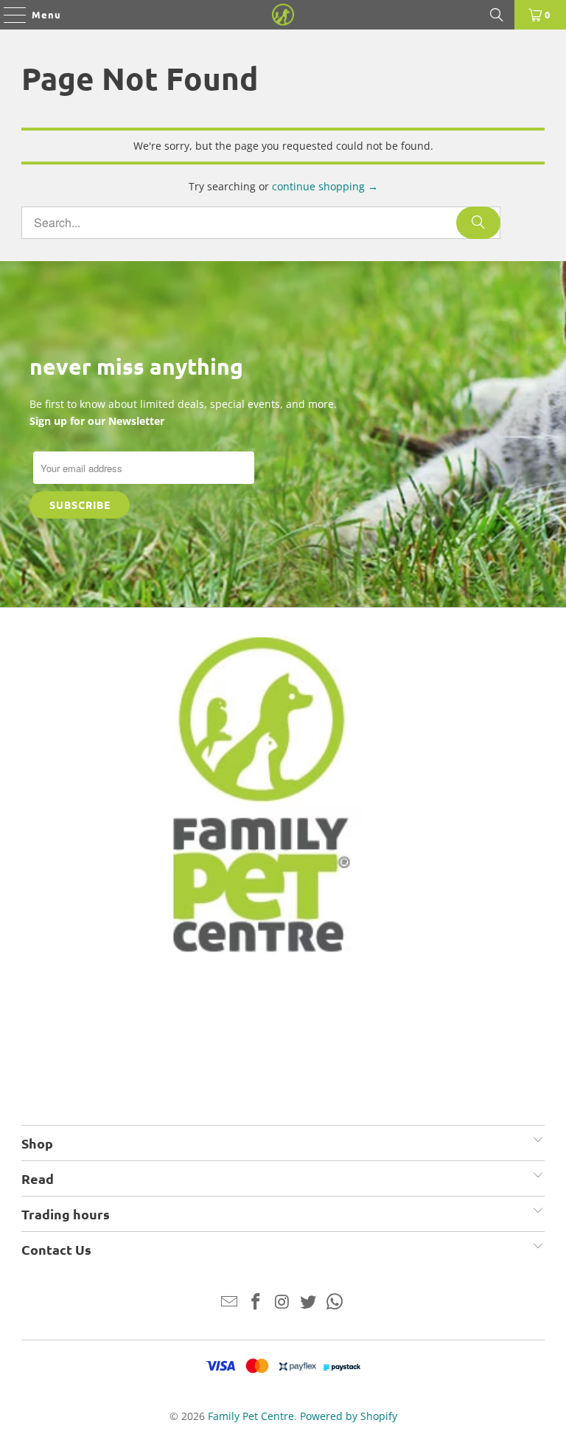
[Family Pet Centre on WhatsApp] (335, 1302)
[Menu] (7, 15)
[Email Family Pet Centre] (230, 1302)
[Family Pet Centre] (283, 15)
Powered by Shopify (348, 1416)
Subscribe (80, 504)
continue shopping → (325, 186)
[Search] (497, 15)
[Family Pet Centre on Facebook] (256, 1302)
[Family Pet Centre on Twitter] (309, 1302)
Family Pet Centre (251, 1416)
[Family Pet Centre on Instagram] (282, 1302)
